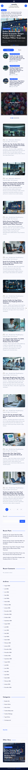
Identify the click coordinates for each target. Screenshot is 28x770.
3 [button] (13, 45)
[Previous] (22, 740)
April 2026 (6, 598)
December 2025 (7, 611)
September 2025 (8, 620)
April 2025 (6, 636)
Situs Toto (5, 729)
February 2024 (7, 681)
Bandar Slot (7, 701)
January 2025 (7, 646)
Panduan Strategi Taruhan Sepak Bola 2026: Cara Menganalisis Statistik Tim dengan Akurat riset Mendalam (16, 70)
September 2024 (8, 658)
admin (6, 40)
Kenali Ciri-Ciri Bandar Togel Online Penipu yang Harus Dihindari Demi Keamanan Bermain (13, 263)
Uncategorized (7, 720)
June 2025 (6, 630)
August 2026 (7, 585)
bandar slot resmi (14, 16)
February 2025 (7, 642)
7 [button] (18, 118)
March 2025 (7, 639)
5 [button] (16, 45)
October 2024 (7, 655)
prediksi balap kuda (6, 15)
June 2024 (6, 668)
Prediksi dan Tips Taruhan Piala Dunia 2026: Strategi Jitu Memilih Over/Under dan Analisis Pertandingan (14, 146)
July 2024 (6, 665)
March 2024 (7, 677)
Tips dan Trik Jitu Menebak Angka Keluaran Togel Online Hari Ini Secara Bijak (13, 416)
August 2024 (7, 662)
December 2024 (7, 649)
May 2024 (6, 671)
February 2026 (7, 604)
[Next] (24, 740)
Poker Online (14, 102)
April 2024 (6, 674)
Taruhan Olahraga (8, 713)
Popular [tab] (8, 50)
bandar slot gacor (5, 16)
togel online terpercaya (7, 13)
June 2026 (6, 592)
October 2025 (7, 617)
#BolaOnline (17, 178)
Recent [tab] (19, 50)
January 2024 (7, 684)
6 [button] (18, 45)
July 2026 (6, 588)
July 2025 (6, 627)
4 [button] (14, 45)
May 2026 (6, 595)
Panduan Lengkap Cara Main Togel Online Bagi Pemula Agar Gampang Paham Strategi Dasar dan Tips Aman (13, 493)
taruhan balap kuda (17, 13)
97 (17, 509)
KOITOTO (18, 768)
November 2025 (7, 614)
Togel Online (7, 28)
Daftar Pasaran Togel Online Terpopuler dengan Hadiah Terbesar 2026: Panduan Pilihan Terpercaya (13, 223)
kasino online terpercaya (17, 15)
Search (5, 516)
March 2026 (7, 601)
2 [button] (12, 45)
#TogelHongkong (19, 217)
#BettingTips (11, 178)
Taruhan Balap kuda (8, 710)
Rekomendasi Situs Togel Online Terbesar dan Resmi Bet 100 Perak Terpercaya (12, 455)
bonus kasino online (6, 12)
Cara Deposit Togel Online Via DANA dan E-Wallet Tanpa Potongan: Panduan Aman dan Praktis (13, 340)
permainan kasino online (17, 12)
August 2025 (7, 623)
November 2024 (8, 652)
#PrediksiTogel (12, 217)
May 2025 (6, 633)
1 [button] (11, 45)
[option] (14, 32)
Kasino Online (7, 704)
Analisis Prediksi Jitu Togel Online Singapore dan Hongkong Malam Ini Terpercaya (13, 302)
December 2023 (7, 687)
